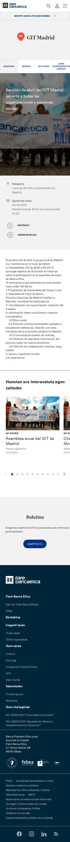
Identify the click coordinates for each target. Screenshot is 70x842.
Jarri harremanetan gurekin (61, 66)
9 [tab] (52, 474)
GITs (8, 673)
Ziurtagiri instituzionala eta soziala (26, 803)
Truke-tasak (13, 633)
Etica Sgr (11, 660)
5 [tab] (32, 474)
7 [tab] (42, 474)
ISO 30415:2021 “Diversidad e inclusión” (30, 715)
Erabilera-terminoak (18, 813)
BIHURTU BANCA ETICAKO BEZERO (32, 16)
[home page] (15, 5)
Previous (5, 473)
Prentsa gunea (14, 694)
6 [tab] (37, 474)
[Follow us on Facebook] (19, 834)
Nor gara (43, 66)
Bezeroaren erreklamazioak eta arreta (28, 799)
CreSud (10, 654)
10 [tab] (57, 474)
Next (64, 474)
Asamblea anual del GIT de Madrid (30, 441)
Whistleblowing (15, 794)
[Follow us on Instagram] (31, 834)
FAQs (9, 611)
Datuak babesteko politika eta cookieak (29, 817)
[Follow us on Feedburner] (56, 834)
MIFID (32, 794)
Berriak (26, 66)
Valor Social (13, 679)
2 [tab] (16, 474)
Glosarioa (11, 700)
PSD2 (9, 780)
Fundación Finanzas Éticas (22, 666)
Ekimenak (8, 66)
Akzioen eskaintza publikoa (22, 785)
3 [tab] (22, 474)
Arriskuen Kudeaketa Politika (23, 808)
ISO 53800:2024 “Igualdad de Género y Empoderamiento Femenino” (29, 723)
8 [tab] (47, 474)
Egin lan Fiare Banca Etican (22, 604)
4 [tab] (27, 474)
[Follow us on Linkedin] (43, 834)
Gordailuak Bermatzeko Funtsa (34, 780)
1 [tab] (11, 474)
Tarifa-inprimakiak (16, 639)
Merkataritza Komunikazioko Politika (27, 790)
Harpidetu (34, 544)
